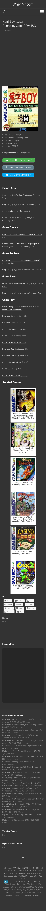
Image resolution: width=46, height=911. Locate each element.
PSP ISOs (13, 873)
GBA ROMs (17, 868)
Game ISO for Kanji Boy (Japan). (14, 369)
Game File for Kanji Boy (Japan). (14, 375)
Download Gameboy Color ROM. (15, 323)
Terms (28, 881)
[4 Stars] (14, 152)
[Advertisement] (23, 57)
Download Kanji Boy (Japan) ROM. (15, 356)
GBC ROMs (8, 871)
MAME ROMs (36, 873)
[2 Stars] (11, 152)
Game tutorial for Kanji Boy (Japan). (16, 211)
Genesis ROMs (24, 873)
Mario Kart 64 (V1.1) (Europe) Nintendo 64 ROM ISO (21, 751)
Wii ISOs (22, 876)
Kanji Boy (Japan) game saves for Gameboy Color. (22, 293)
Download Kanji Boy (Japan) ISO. (15, 349)
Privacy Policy (36, 881)
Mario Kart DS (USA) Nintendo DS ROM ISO (18, 820)
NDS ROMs (37, 868)
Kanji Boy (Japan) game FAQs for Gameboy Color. (21, 204)
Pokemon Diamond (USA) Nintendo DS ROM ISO (20, 762)
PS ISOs (36, 871)
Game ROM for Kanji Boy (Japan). (15, 362)
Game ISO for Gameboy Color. (14, 336)
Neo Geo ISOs (31, 876)
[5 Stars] (15, 152)
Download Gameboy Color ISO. (14, 316)
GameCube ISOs (10, 876)
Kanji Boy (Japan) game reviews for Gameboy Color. (23, 270)
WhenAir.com (23, 4)
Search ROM (19, 881)
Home (10, 881)
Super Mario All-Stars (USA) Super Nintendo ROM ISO (22, 815)
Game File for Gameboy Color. (14, 342)
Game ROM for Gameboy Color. (14, 329)
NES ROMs (27, 871)
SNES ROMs (27, 868)
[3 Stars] (12, 152)
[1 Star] (9, 152)
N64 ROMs (17, 871)
